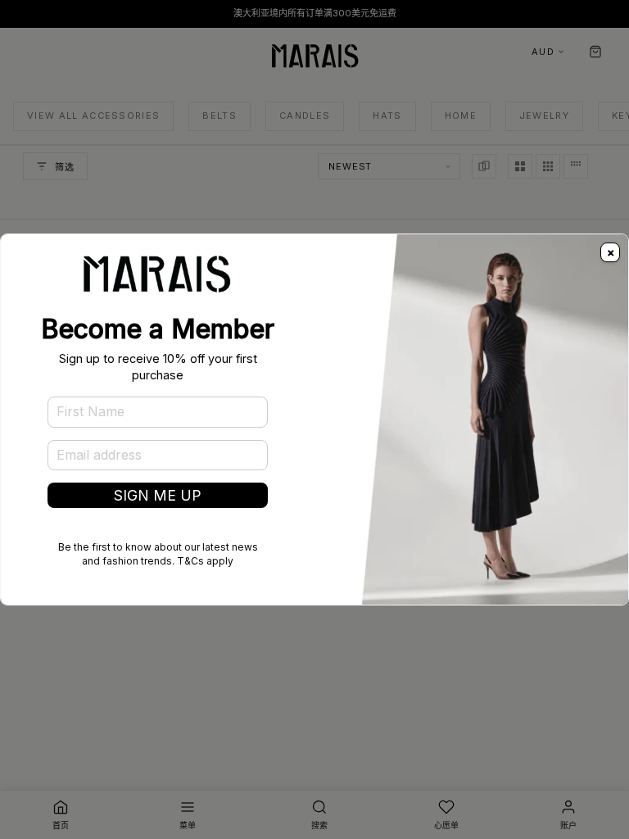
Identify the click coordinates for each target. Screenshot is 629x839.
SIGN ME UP (157, 495)
